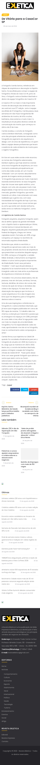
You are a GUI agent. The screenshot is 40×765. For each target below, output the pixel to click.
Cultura (7, 677)
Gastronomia (9, 687)
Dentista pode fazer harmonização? (16, 549)
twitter (25, 390)
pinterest (34, 393)
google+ (34, 390)
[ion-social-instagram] (22, 759)
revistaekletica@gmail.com (18, 653)
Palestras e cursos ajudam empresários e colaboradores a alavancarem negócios (10, 455)
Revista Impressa (8, 738)
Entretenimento (8, 711)
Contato (5, 741)
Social (4, 718)
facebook (15, 390)
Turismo (7, 708)
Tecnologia (8, 704)
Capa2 (9, 385)
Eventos (5, 714)
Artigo (4, 721)
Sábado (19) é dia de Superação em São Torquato (10, 430)
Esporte (7, 684)
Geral (5, 15)
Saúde (6, 701)
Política (7, 698)
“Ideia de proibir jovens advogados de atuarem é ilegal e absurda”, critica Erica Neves (29, 433)
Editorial (5, 735)
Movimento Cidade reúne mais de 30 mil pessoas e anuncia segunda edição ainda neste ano (18, 581)
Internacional (9, 694)
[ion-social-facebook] (17, 759)
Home (4, 666)
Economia (8, 681)
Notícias (5, 669)
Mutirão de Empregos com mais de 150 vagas (29, 464)
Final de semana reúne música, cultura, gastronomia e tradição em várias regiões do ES (19, 540)
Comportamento (10, 674)
